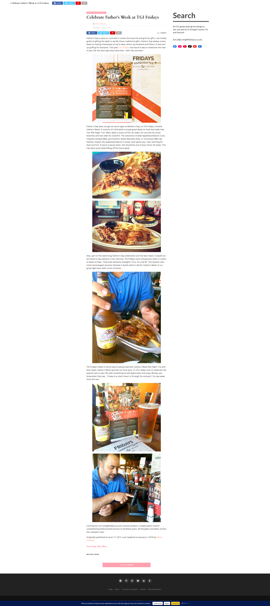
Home (110, 589)
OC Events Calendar (130, 589)
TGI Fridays (124, 47)
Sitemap (143, 589)
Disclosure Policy (155, 589)
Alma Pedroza (100, 24)
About (117, 589)
